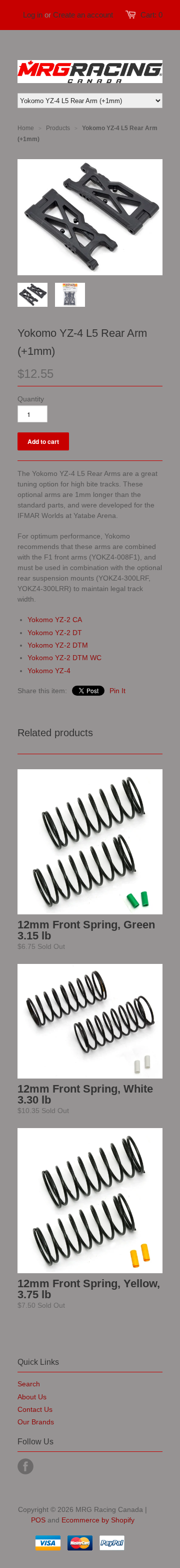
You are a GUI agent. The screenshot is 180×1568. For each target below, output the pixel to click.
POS (38, 1520)
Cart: (151, 15)
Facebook (26, 1466)
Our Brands (36, 1422)
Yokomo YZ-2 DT (55, 633)
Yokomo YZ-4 (49, 671)
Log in (32, 15)
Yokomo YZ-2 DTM (58, 645)
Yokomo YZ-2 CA (55, 620)
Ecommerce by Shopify (98, 1520)
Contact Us (35, 1409)
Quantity (31, 399)
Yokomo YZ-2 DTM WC (65, 658)
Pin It (118, 691)
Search (29, 1384)
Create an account (83, 15)
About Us (32, 1397)
